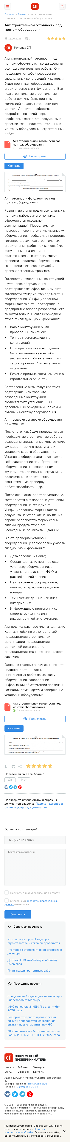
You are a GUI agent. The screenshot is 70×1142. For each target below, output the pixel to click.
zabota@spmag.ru (37, 1083)
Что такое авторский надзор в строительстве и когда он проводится (33, 941)
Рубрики (23, 1067)
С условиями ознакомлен (31, 902)
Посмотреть (37, 156)
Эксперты (38, 1067)
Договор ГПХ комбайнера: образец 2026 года (32, 962)
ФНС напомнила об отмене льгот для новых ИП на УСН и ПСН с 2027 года (33, 1033)
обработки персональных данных (31, 902)
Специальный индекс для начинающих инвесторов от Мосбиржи (34, 998)
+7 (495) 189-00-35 (26, 1086)
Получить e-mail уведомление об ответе (35, 893)
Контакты (38, 1071)
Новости (9, 1067)
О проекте (23, 1071)
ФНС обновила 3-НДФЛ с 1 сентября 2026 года (33, 1008)
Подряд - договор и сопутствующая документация (33, 805)
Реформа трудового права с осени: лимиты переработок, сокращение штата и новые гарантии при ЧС (32, 1020)
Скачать (14, 166)
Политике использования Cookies (25, 1130)
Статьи (8, 1071)
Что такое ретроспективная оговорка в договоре (34, 951)
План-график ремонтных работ (29, 970)
